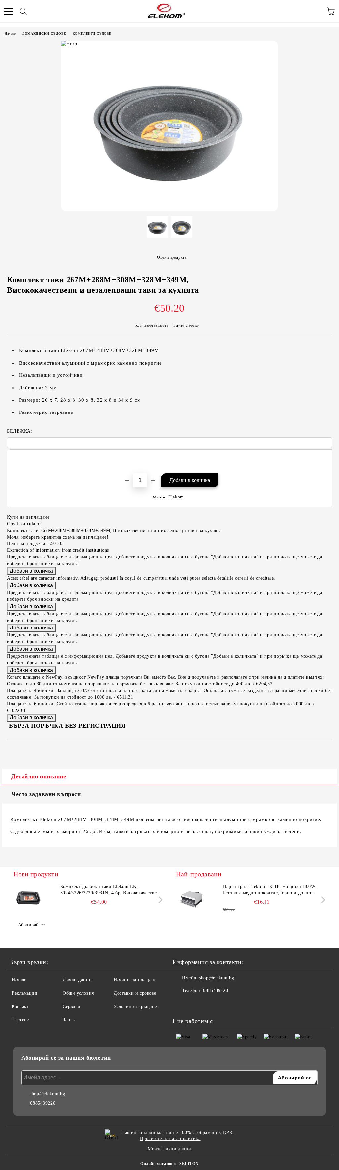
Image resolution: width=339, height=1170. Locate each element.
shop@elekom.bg (216, 977)
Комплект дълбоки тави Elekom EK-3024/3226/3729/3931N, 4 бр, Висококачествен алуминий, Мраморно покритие (110, 890)
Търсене (20, 1019)
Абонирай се (31, 924)
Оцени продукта (171, 257)
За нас (69, 1019)
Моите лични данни (169, 1149)
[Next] (159, 899)
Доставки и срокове (135, 993)
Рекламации (25, 993)
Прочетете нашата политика (170, 1138)
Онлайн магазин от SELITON (169, 1163)
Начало (10, 33)
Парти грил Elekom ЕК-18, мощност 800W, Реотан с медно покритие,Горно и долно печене (269, 890)
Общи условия (78, 993)
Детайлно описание (38, 776)
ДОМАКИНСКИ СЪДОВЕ (44, 33)
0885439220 (215, 990)
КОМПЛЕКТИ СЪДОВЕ (92, 33)
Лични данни (77, 979)
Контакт (20, 1006)
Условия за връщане (135, 1006)
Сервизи (72, 1006)
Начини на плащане (135, 979)
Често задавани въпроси (46, 794)
